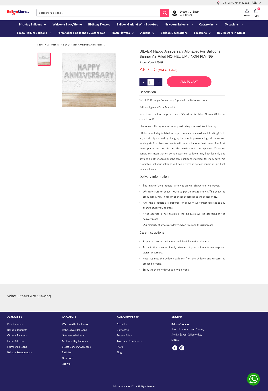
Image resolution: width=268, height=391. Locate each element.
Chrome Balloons (17, 335)
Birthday (66, 352)
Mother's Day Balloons (75, 341)
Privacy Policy (124, 335)
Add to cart (189, 81)
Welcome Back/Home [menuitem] (67, 24)
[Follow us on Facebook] (174, 347)
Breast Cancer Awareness (76, 346)
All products (53, 44)
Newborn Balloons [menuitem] (177, 24)
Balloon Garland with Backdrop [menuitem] (137, 24)
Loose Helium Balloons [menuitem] (32, 33)
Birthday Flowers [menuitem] (99, 24)
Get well (66, 363)
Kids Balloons (15, 324)
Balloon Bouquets (17, 329)
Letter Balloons (15, 341)
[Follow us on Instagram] (181, 347)
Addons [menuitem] (145, 33)
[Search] (164, 13)
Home (40, 44)
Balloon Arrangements (20, 352)
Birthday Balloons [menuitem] (30, 24)
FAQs (120, 346)
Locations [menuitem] (200, 33)
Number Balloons (17, 346)
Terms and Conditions (129, 341)
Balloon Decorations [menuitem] (174, 33)
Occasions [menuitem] (232, 24)
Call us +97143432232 (236, 2)
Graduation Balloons (73, 335)
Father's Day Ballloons (74, 329)
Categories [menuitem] (206, 24)
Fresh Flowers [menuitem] (121, 33)
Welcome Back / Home (75, 324)
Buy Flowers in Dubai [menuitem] (231, 33)
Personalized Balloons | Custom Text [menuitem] (81, 33)
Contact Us (123, 329)
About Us (122, 324)
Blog (119, 352)
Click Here (186, 14)
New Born (67, 358)
